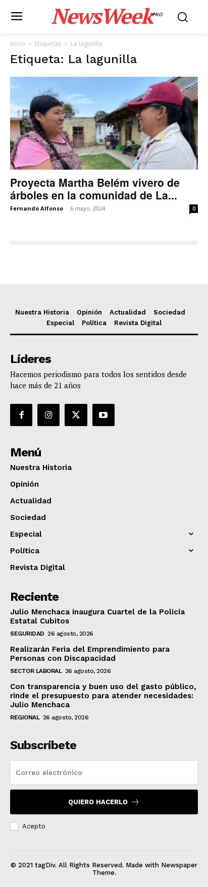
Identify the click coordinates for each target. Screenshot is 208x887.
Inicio (17, 43)
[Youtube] (103, 415)
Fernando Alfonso (36, 208)
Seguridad (27, 633)
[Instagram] (48, 415)
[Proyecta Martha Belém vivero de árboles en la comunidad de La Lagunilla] (104, 123)
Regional (24, 717)
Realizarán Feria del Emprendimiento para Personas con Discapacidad (90, 654)
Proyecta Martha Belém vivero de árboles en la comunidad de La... (95, 188)
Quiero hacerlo (98, 802)
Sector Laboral (36, 670)
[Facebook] (21, 415)
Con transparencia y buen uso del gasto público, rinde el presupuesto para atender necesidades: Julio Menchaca (103, 695)
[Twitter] (76, 415)
